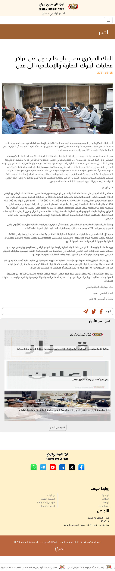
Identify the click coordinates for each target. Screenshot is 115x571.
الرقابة (106, 502)
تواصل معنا (104, 506)
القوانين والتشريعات (46, 502)
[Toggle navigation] (108, 20)
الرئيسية (105, 495)
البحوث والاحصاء (47, 506)
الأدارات (105, 498)
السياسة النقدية (48, 498)
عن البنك (51, 495)
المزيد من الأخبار (57, 427)
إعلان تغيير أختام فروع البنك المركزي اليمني (95, 567)
